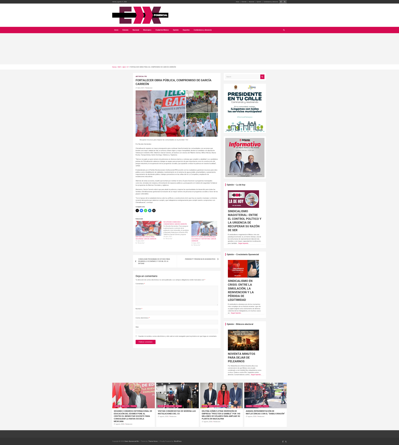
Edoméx (244, 1)
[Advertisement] (199, 48)
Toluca (133, 406)
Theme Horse (153, 441)
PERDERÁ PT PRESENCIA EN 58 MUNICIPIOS (200, 259)
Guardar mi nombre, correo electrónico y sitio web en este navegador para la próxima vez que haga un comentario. (177, 336)
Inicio (237, 1)
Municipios (147, 30)
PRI (145, 76)
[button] (160, 113)
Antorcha (140, 76)
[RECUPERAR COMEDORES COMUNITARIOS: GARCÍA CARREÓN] (177, 230)
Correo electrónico (143, 318)
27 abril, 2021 (140, 88)
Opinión (259, 1)
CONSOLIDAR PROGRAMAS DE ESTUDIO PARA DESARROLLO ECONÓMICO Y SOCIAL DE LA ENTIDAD (154, 261)
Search (262, 76)
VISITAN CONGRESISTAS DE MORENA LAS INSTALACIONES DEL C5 (177, 412)
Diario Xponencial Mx (132, 441)
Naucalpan (223, 406)
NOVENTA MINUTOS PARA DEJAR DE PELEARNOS (241, 357)
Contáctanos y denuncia (271, 1)
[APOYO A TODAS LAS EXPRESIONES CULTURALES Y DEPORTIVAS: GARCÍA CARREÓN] (204, 228)
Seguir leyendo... (243, 243)
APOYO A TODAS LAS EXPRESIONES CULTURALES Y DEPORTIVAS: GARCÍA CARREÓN (203, 239)
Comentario (140, 284)
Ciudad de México (162, 30)
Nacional (251, 1)
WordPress (178, 441)
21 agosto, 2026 (119, 424)
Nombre (139, 309)
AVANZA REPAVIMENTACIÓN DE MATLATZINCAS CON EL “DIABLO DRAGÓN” (265, 412)
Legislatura (169, 406)
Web (137, 327)
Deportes (186, 30)
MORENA (178, 406)
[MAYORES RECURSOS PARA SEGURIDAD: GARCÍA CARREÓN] (148, 228)
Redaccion (149, 88)
